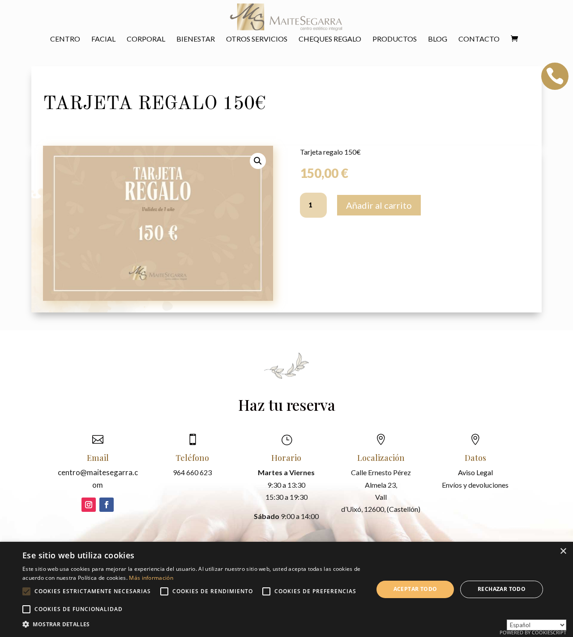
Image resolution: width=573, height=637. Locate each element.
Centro (65, 39)
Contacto (479, 39)
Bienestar (195, 39)
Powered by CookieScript (533, 632)
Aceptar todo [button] (415, 589)
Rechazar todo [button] (502, 589)
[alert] (286, 589)
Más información (151, 578)
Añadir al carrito (379, 205)
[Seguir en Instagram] (88, 505)
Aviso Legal (475, 472)
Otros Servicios (256, 39)
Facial (103, 39)
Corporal (146, 39)
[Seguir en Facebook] (106, 505)
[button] (258, 161)
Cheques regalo (330, 39)
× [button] (563, 551)
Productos (394, 39)
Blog (437, 39)
